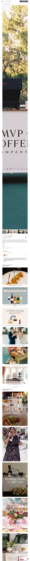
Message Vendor (21, 559)
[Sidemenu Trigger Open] (2, 1)
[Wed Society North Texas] (8, 1)
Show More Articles (15, 386)
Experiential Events (12, 234)
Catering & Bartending (5, 234)
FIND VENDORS (24, 1)
